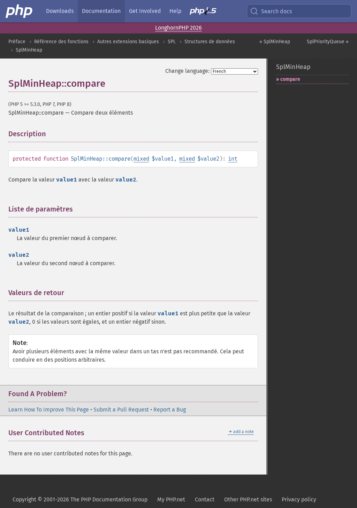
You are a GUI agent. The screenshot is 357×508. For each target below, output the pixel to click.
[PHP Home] (19, 11)
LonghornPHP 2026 (178, 27)
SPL (172, 42)
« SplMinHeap (274, 42)
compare (290, 79)
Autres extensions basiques (128, 42)
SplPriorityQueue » (328, 42)
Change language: (187, 71)
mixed (141, 158)
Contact (204, 499)
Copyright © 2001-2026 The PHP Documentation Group (80, 499)
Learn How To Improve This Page (48, 409)
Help (175, 11)
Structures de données (209, 42)
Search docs (276, 11)
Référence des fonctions (61, 42)
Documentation (101, 11)
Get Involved (145, 11)
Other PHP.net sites (248, 499)
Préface (16, 42)
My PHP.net (171, 499)
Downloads (60, 11)
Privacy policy (299, 499)
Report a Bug (169, 409)
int (232, 158)
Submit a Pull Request (121, 409)
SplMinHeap (29, 50)
